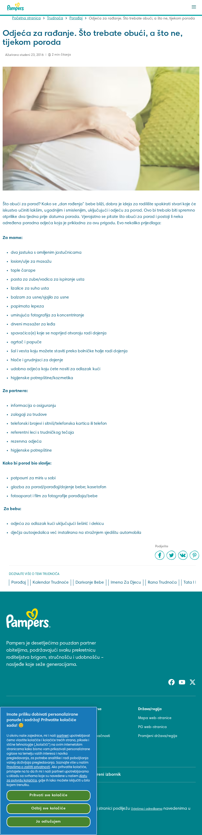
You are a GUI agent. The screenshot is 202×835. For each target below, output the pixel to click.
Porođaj (76, 18)
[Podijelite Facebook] (159, 555)
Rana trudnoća (162, 582)
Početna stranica (26, 18)
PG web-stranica (152, 727)
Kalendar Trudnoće (51, 582)
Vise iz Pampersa (86, 709)
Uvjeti (76, 727)
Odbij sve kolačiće (48, 808)
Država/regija (149, 709)
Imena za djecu (126, 582)
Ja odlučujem (48, 822)
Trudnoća (55, 18)
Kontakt (78, 718)
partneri (63, 736)
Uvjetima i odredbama (146, 808)
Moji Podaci (82, 754)
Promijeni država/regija (157, 736)
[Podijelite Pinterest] (194, 555)
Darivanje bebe (89, 582)
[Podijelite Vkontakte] (183, 555)
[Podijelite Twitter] (171, 555)
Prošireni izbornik (104, 775)
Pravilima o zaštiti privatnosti (28, 767)
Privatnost (80, 745)
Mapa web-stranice (154, 718)
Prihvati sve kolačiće (48, 795)
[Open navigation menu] (194, 7)
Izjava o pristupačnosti (91, 736)
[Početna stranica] (15, 7)
